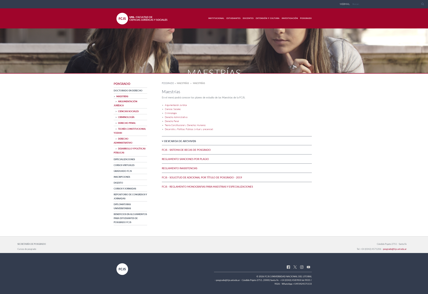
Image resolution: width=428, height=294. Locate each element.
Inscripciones (122, 177)
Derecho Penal (127, 123)
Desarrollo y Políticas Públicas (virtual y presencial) (189, 129)
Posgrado (306, 18)
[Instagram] (301, 266)
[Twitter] (295, 266)
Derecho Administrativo (176, 117)
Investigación (290, 18)
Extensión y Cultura (268, 18)
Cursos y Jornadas (125, 188)
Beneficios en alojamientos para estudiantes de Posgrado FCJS (130, 218)
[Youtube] (308, 266)
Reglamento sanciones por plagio (185, 158)
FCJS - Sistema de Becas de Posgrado (186, 149)
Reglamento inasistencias (179, 168)
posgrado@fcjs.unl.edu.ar (395, 249)
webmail (345, 4)
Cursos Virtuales (124, 165)
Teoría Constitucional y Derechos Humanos (185, 125)
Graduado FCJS (123, 171)
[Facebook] (288, 266)
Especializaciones (124, 159)
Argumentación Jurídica (176, 105)
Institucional (216, 18)
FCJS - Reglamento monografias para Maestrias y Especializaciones (207, 186)
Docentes (248, 18)
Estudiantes (234, 18)
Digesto (118, 182)
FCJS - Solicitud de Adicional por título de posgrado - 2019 (202, 177)
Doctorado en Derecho (128, 90)
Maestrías (122, 96)
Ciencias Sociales (128, 111)
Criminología (126, 117)
